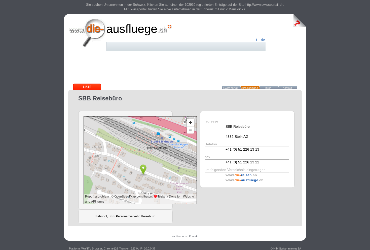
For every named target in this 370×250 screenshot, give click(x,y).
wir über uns (179, 236)
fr (256, 39)
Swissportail (230, 87)
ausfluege (131, 28)
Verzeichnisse (249, 87)
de (263, 39)
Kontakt (287, 87)
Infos (268, 87)
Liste (87, 87)
